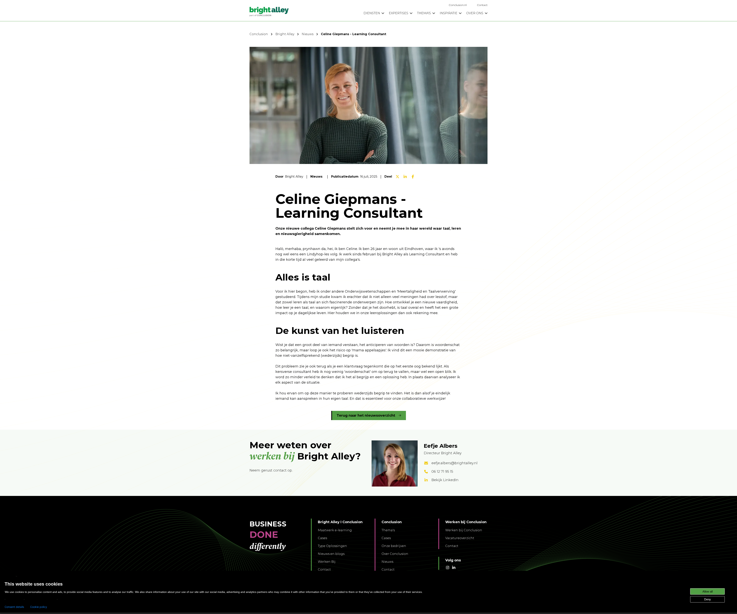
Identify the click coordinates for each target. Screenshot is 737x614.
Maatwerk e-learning (335, 530)
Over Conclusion (395, 554)
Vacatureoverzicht (459, 538)
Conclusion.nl (458, 5)
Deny (707, 599)
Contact (482, 5)
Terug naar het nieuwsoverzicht (366, 415)
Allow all (707, 591)
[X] (397, 176)
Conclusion (259, 34)
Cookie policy (38, 606)
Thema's (388, 530)
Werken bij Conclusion (463, 530)
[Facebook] (413, 176)
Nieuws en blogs (331, 554)
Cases (322, 538)
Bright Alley (284, 34)
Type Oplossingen (332, 546)
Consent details (14, 606)
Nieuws (307, 34)
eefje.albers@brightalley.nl (454, 463)
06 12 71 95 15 (442, 471)
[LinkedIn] (405, 176)
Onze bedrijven (394, 546)
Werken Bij (326, 562)
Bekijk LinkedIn (445, 480)
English (10, 576)
